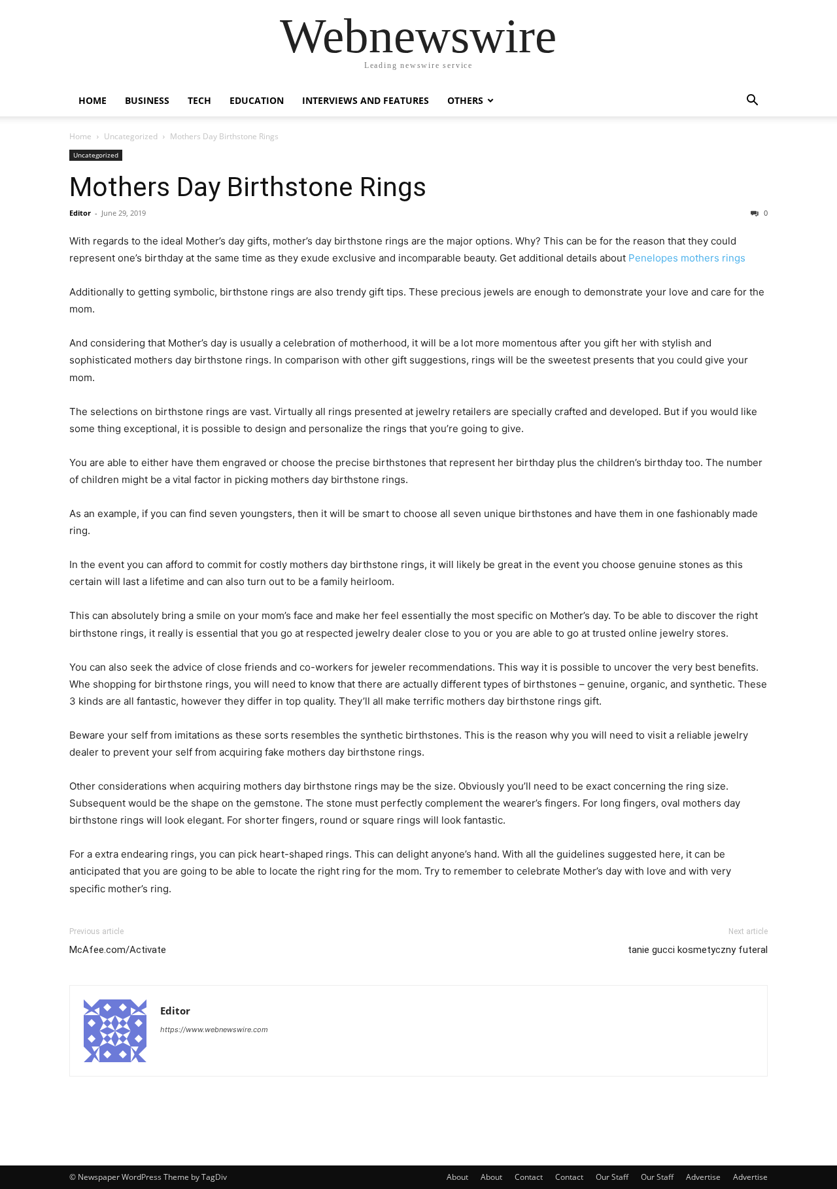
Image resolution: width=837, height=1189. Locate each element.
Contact (529, 1176)
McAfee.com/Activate (117, 950)
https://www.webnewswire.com (214, 1029)
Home (92, 100)
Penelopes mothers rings (686, 258)
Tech (199, 100)
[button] (752, 101)
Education (257, 100)
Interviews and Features (365, 100)
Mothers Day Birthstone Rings (247, 187)
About (457, 1176)
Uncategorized (131, 136)
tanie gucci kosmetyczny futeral (698, 950)
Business (147, 100)
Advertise (703, 1176)
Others (465, 100)
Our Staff (612, 1176)
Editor (80, 213)
